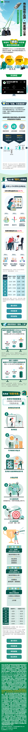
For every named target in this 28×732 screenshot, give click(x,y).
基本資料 (14, 305)
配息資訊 (14, 657)
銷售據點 (14, 316)
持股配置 (14, 311)
